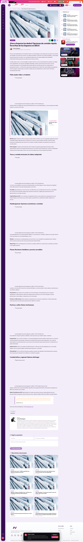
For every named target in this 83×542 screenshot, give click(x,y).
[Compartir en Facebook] (55, 40)
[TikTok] (51, 1)
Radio (71, 533)
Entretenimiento (61, 528)
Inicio (11, 8)
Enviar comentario (16, 448)
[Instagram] (50, 1)
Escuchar (64, 54)
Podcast (71, 528)
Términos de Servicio (66, 540)
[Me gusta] (45, 40)
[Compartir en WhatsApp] (50, 40)
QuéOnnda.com (29, 406)
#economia (13, 413)
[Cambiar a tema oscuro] (67, 1)
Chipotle (48, 196)
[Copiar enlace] (57, 40)
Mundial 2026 (72, 532)
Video (71, 530)
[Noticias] (9, 5)
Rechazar (55, 534)
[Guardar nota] (47, 40)
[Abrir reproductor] (63, 5)
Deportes (60, 533)
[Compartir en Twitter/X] (52, 40)
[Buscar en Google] (53, 1)
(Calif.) (44, 1)
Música (59, 530)
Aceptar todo (54, 537)
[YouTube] (54, 1)
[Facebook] (48, 1)
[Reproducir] (60, 5)
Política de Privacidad (75, 540)
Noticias (14, 8)
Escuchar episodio (71, 44)
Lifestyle (18, 8)
